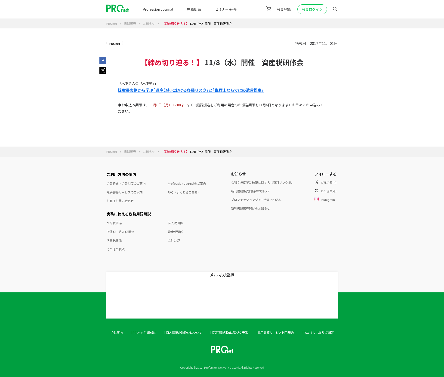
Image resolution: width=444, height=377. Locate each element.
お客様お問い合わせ (120, 201)
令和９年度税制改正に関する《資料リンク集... (262, 182)
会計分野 (174, 240)
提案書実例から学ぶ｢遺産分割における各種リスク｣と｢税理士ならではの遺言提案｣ (191, 90)
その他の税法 (116, 249)
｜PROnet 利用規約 (143, 332)
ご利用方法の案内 (121, 174)
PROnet (111, 23)
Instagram (328, 199)
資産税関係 (175, 232)
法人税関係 (175, 223)
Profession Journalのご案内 (187, 183)
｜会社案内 (115, 332)
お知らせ (149, 23)
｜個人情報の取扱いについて (182, 332)
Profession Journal (158, 9)
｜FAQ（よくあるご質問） (318, 332)
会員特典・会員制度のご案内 (126, 183)
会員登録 (284, 9)
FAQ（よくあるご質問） (184, 192)
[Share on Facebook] (102, 62)
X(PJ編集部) (328, 191)
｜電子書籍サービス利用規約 (274, 332)
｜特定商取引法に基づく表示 (228, 332)
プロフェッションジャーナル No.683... (256, 199)
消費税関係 (114, 240)
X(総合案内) (328, 182)
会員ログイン (312, 9)
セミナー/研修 (226, 9)
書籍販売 (194, 9)
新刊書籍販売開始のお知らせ (250, 191)
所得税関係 (114, 223)
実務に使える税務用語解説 (129, 214)
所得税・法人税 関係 (120, 232)
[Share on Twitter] (102, 72)
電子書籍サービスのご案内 (125, 192)
